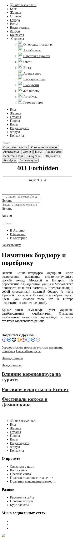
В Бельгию (17, 234)
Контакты (17, 35)
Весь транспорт (13, 156)
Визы (14, 23)
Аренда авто (53, 151)
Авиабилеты (11, 151)
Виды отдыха (19, 27)
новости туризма (36, 347)
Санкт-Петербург (28, 351)
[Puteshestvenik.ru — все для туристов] (23, 5)
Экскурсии (33, 156)
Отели (27, 151)
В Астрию (17, 230)
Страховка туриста (15, 147)
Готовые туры (28, 160)
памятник (56, 347)
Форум (15, 31)
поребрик (8, 351)
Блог (13, 9)
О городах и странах (44, 147)
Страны (15, 16)
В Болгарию (18, 238)
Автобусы (9, 160)
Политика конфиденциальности (33, 481)
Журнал (15, 12)
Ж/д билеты (52, 156)
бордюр (7, 347)
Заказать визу (11, 245)
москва (18, 347)
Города (15, 20)
